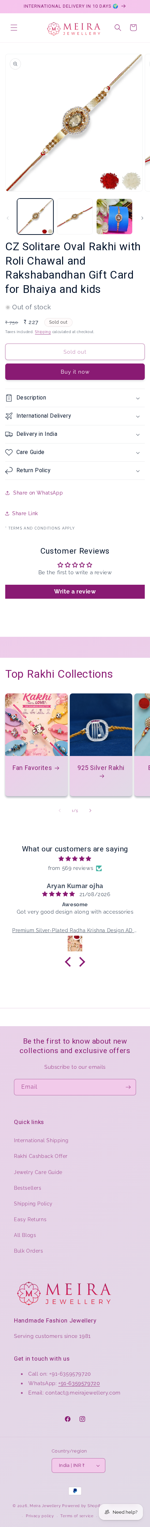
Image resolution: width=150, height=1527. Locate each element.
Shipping (43, 332)
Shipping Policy (33, 1204)
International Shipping (41, 1140)
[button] (14, 27)
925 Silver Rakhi (101, 767)
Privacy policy (40, 1516)
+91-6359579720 (79, 1383)
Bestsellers (28, 1188)
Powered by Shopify (82, 1505)
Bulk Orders (28, 1251)
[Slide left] (7, 218)
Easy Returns (30, 1219)
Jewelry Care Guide (38, 1172)
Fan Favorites (32, 767)
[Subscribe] (128, 1087)
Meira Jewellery (45, 1505)
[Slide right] (142, 218)
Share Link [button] (25, 513)
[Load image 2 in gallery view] (75, 217)
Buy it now (75, 372)
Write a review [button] (75, 591)
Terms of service (76, 1516)
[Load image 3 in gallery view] (114, 217)
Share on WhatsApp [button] (38, 493)
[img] (75, 859)
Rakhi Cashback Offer (41, 1156)
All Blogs (25, 1235)
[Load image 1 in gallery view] (35, 217)
